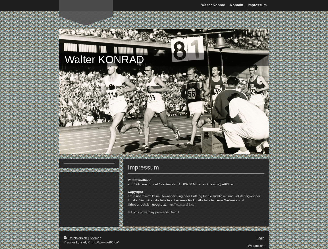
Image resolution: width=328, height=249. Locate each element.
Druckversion (78, 238)
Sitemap (95, 238)
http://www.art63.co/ (181, 204)
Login (260, 238)
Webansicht (256, 245)
